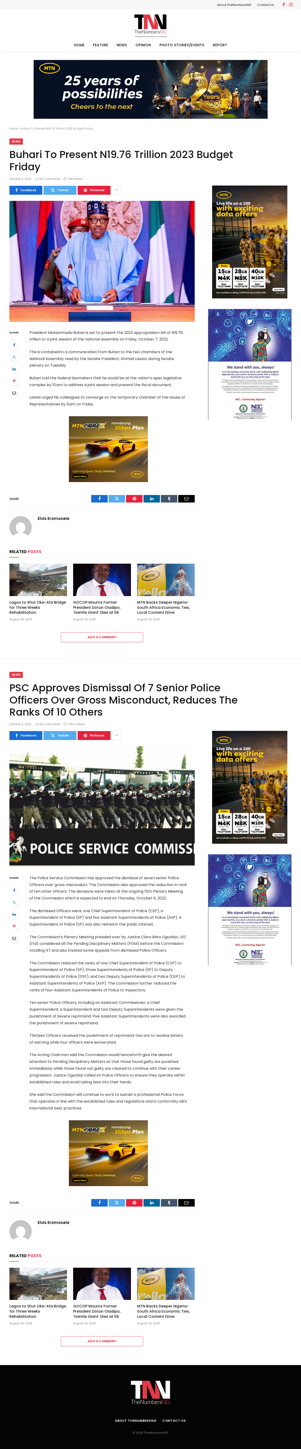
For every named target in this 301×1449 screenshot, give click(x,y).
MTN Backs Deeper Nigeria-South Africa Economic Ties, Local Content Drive (163, 607)
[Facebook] (14, 345)
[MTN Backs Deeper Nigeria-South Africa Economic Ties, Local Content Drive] (166, 580)
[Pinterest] (14, 381)
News (122, 45)
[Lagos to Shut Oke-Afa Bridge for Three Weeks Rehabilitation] (38, 580)
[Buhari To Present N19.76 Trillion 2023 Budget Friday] (102, 261)
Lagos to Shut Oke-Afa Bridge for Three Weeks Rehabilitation (37, 607)
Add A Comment (102, 637)
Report (220, 45)
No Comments (50, 179)
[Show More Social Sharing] (116, 190)
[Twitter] (14, 357)
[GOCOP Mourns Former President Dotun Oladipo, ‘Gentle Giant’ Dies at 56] (102, 580)
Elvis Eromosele (53, 518)
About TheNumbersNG (234, 5)
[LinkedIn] (14, 369)
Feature (100, 45)
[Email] (14, 393)
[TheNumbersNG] (150, 24)
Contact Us (265, 5)
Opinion (143, 45)
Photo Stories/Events (181, 45)
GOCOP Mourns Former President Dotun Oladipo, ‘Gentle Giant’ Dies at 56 (97, 607)
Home (79, 45)
